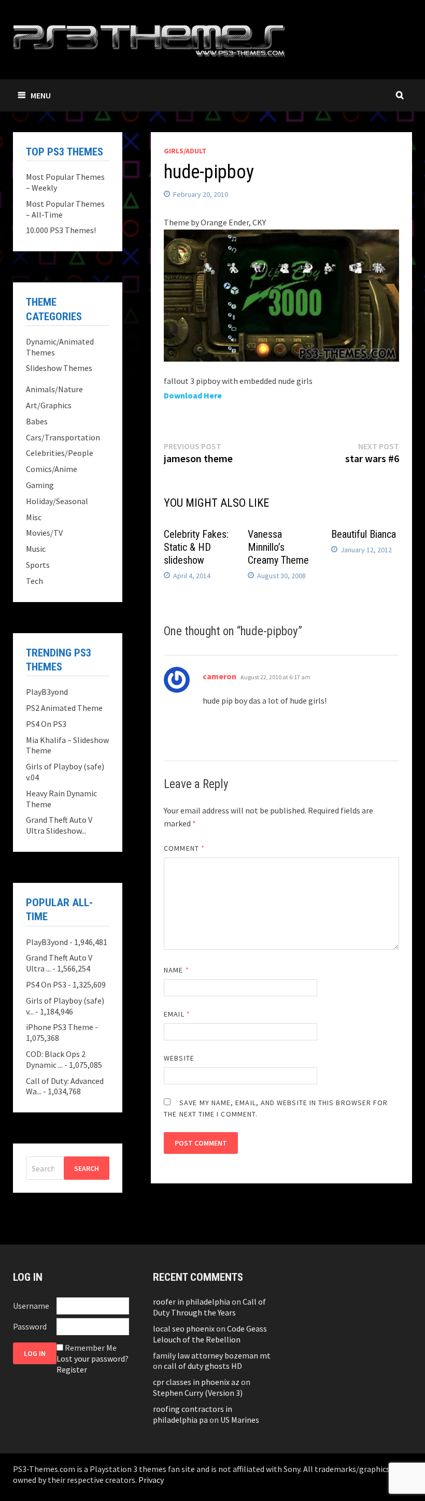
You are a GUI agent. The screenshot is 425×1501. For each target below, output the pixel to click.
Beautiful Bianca (363, 534)
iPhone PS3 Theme (59, 1027)
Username (31, 1305)
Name (176, 970)
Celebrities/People (59, 453)
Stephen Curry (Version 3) (198, 1393)
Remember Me (91, 1347)
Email (177, 1014)
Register (71, 1369)
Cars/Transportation (63, 437)
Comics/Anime (51, 469)
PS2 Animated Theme (64, 708)
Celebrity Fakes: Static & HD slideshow (196, 547)
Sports (38, 565)
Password (30, 1326)
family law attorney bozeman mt (212, 1355)
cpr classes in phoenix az (196, 1382)
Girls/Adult (185, 150)
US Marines (239, 1419)
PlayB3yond (47, 692)
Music (36, 549)
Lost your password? (92, 1358)
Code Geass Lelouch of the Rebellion (210, 1334)
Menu (41, 95)
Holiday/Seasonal (57, 501)
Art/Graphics (49, 405)
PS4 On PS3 (46, 724)
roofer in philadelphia (191, 1301)
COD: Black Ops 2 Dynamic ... (56, 1059)
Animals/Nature (54, 389)
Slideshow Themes (59, 368)
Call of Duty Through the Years (209, 1307)
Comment (184, 848)
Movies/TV (44, 532)
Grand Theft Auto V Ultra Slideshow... (59, 825)
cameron (219, 676)
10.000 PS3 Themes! (61, 230)
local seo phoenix (184, 1328)
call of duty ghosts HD (203, 1366)
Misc (33, 517)
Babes (37, 421)
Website (179, 1058)
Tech (34, 581)
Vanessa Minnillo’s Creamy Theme (278, 547)
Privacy (151, 1480)
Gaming (40, 485)
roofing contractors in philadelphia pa (192, 1414)
